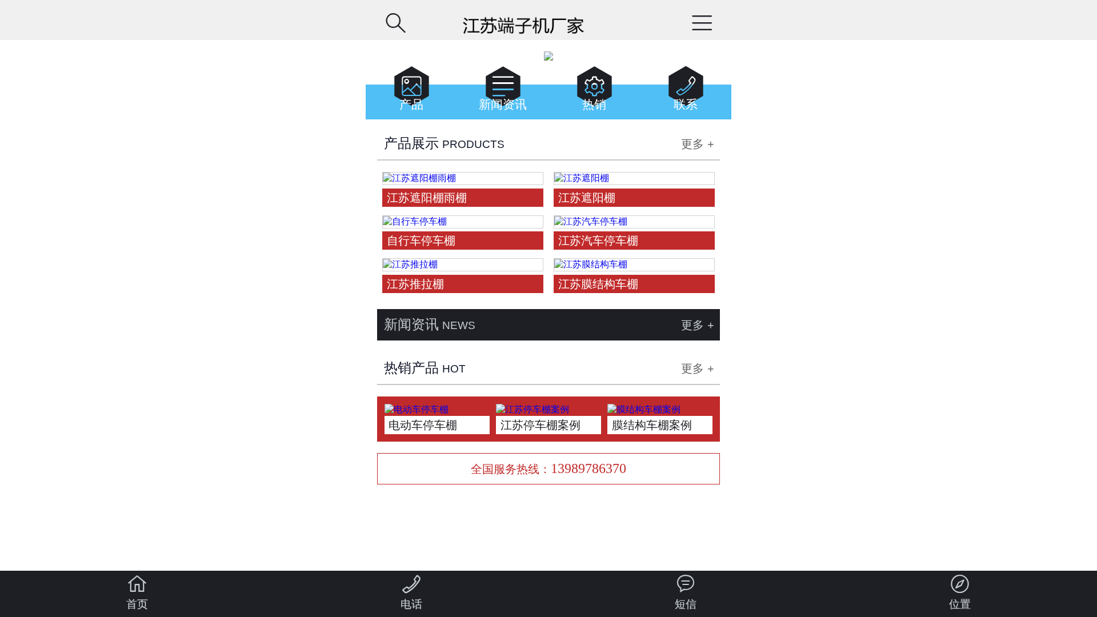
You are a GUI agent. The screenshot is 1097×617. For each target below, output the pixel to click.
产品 (411, 91)
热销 (594, 91)
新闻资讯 (503, 91)
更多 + (697, 144)
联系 (685, 91)
